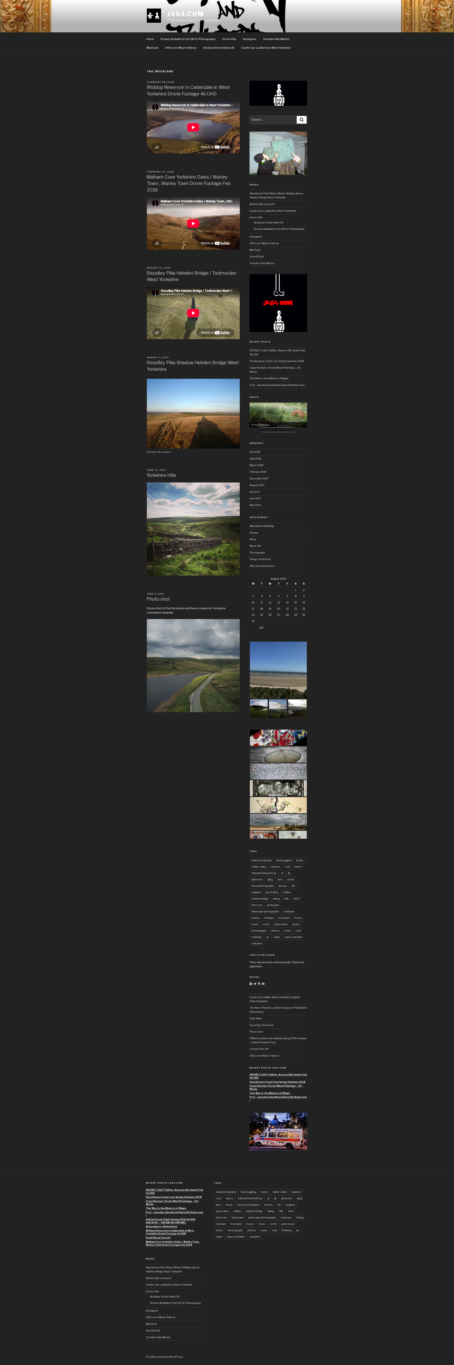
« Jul (261, 626)
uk (267, 936)
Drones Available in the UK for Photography (188, 39)
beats (299, 860)
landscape (273, 905)
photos (275, 930)
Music (253, 539)
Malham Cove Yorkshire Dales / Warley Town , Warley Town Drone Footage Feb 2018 (188, 183)
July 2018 (255, 451)
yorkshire (256, 943)
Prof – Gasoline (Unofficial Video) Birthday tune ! (277, 385)
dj (282, 873)
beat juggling (284, 860)
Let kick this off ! (260, 1048)
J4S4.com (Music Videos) (180, 47)
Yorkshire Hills (161, 475)
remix (287, 930)
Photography (257, 552)
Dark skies (256, 1018)
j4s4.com (256, 905)
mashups (289, 911)
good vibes (272, 892)
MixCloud (152, 47)
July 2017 (255, 491)
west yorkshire (293, 936)
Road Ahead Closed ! (158, 1237)
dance (298, 866)
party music (281, 924)
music (255, 924)
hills (286, 898)
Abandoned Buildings (262, 525)
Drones (254, 532)
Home (150, 39)
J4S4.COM (185, 14)
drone (290, 879)
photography (259, 930)
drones (283, 885)
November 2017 (259, 478)
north (266, 924)
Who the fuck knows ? (263, 565)
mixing (255, 917)
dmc (280, 879)
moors (298, 917)
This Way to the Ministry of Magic (269, 378)
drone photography (262, 885)
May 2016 (255, 504)
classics (275, 866)
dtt (293, 885)
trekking (256, 936)
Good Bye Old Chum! (261, 1025)
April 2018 (255, 458)
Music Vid (255, 545)
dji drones (257, 879)
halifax (287, 892)
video (276, 936)
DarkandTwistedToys (263, 873)
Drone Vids (229, 39)
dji (289, 873)
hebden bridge (259, 898)
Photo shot (158, 599)
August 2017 (257, 485)
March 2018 (256, 465)
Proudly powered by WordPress (164, 1356)
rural (298, 930)
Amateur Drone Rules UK (218, 47)
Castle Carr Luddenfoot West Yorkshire (266, 47)
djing (270, 879)
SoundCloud (257, 256)
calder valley (258, 866)
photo (296, 924)
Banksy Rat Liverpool (262, 204)
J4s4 (296, 898)
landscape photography (265, 911)
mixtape (269, 917)
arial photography (261, 860)
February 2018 (258, 471)
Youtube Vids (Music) (276, 39)
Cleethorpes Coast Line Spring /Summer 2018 (277, 361)
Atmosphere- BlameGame (161, 1226)
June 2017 (255, 498)
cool (287, 866)
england (256, 892)
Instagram (249, 39)
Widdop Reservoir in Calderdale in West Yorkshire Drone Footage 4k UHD (170, 1232)
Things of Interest (260, 559)
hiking (276, 898)
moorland (283, 917)
